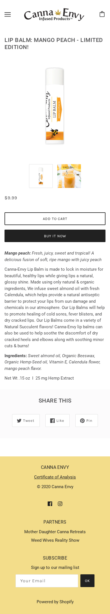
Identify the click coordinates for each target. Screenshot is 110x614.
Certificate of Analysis (55, 477)
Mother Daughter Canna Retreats (55, 531)
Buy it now (55, 236)
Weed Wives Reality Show (55, 540)
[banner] (54, 14)
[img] (50, 503)
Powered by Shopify (55, 601)
